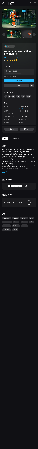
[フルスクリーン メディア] (33, 11)
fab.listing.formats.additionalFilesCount (17, 202)
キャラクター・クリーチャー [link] (16, 57)
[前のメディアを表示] (3, 34)
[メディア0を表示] (14, 34)
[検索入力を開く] (31, 3)
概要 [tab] (5, 138)
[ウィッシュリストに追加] (32, 85)
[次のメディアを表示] (34, 34)
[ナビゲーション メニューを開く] (34, 3)
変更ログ (21, 108)
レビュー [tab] (14, 138)
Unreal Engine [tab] (16, 186)
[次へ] (32, 186)
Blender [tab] (30, 186)
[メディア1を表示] (29, 34)
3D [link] (5, 57)
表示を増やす (6, 172)
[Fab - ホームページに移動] (12, 3)
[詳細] (25, 119)
